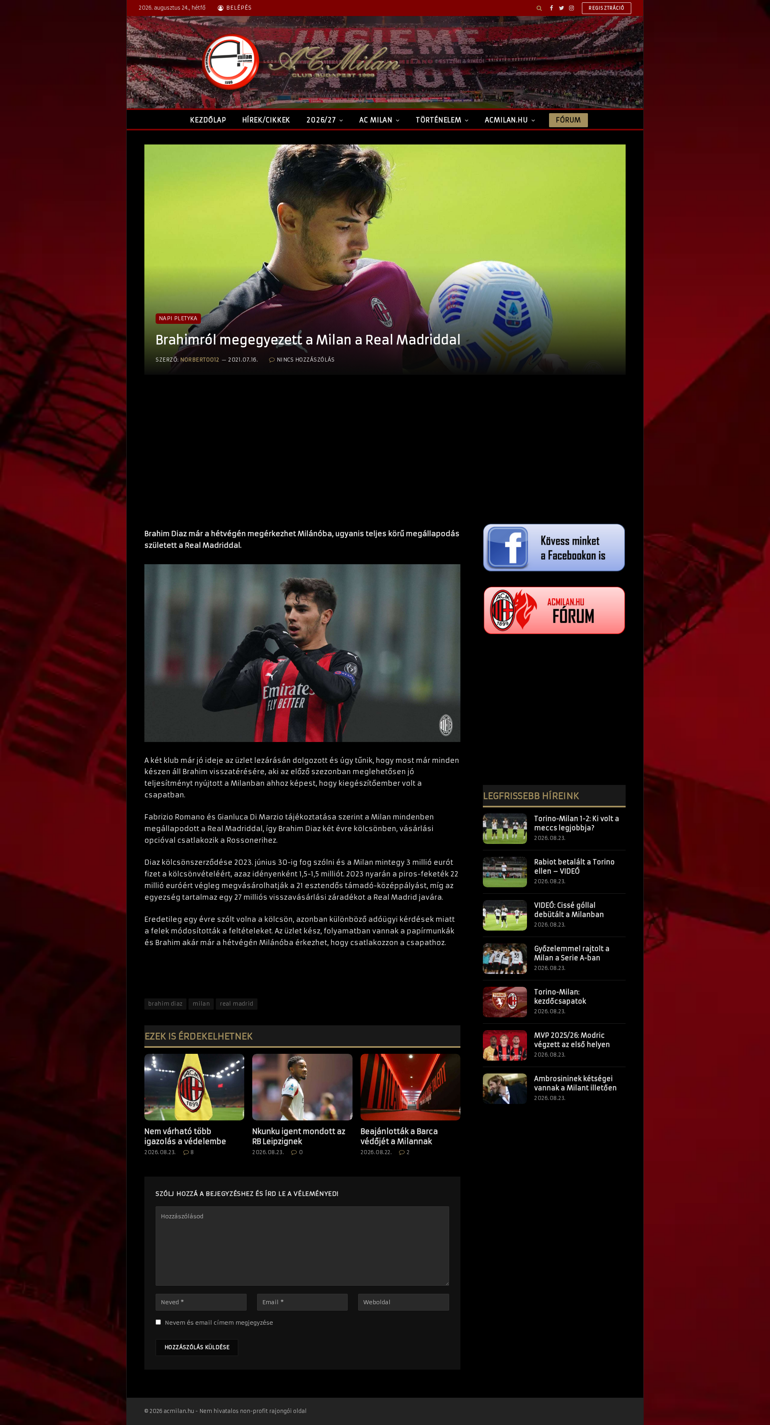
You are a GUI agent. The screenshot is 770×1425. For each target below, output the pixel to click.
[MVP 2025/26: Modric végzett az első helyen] (505, 1045)
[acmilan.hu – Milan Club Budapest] (299, 62)
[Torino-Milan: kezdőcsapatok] (505, 1002)
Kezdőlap (208, 120)
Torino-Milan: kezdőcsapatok (560, 996)
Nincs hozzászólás (305, 359)
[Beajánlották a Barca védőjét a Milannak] (410, 1087)
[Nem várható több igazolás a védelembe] (194, 1087)
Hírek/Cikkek (266, 120)
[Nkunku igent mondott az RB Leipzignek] (302, 1087)
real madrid (236, 1003)
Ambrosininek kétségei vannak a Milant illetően (575, 1083)
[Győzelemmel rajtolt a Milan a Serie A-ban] (505, 958)
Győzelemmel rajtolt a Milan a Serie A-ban (572, 953)
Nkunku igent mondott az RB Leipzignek (298, 1136)
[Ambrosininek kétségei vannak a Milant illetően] (505, 1088)
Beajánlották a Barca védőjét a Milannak (399, 1136)
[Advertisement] (302, 460)
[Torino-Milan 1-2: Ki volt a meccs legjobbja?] (505, 828)
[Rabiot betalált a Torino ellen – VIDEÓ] (505, 872)
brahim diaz (165, 1003)
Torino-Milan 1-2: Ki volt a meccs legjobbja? (576, 823)
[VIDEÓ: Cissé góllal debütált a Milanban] (505, 915)
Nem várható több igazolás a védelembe (185, 1136)
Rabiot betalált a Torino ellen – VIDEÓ (574, 866)
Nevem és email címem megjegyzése (219, 1322)
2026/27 (321, 120)
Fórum (568, 120)
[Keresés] (539, 8)
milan (201, 1003)
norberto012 (199, 359)
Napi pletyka (178, 318)
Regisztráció (606, 8)
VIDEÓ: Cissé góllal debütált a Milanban (569, 910)
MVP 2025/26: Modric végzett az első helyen (572, 1040)
